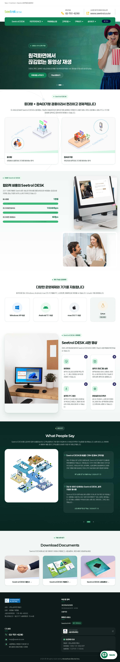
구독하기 (78, 21)
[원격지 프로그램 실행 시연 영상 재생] (111, 361)
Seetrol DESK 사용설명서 (97, 582)
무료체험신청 (52, 21)
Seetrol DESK (18, 21)
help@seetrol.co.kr (16, 639)
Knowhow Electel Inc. (71, 659)
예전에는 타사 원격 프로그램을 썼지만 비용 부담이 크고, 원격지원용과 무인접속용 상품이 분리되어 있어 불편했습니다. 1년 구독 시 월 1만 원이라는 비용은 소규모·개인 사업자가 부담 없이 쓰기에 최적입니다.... (88, 499)
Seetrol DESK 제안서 (21, 582)
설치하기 (91, 21)
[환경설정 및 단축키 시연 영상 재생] (111, 389)
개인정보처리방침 (67, 605)
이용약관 (64, 612)
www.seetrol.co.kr (100, 13)
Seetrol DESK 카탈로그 (59, 582)
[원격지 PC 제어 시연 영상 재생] (83, 389)
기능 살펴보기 (55, 72)
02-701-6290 (72, 13)
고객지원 (65, 21)
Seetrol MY (71, 623)
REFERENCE (35, 21)
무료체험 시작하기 (37, 72)
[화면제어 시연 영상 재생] (83, 361)
